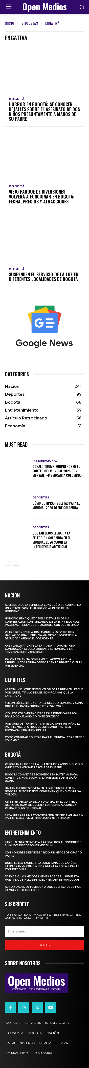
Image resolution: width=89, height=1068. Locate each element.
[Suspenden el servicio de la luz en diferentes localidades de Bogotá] (44, 239)
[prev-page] (8, 562)
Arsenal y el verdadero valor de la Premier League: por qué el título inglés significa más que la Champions (44, 692)
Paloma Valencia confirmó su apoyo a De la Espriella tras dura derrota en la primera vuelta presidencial (43, 662)
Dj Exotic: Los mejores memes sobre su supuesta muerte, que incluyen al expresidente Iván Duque (42, 878)
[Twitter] (37, 1007)
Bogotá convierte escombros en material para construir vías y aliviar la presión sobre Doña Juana (41, 778)
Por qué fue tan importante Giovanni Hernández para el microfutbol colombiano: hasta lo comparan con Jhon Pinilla (42, 727)
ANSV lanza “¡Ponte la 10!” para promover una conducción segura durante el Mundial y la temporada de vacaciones (40, 649)
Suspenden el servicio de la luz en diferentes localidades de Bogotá (43, 276)
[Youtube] (50, 1007)
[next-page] (16, 562)
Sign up (44, 945)
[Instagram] (23, 1007)
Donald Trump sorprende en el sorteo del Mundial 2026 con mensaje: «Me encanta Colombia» (57, 471)
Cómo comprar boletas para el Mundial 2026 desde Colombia (56, 505)
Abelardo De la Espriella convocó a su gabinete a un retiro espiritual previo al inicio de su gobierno (43, 608)
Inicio (9, 23)
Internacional (44, 460)
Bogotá (17, 99)
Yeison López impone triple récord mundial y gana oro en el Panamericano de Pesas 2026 (44, 704)
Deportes (40, 497)
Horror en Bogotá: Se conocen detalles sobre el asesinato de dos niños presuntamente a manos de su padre (44, 111)
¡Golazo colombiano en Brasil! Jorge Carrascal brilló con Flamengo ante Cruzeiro (41, 715)
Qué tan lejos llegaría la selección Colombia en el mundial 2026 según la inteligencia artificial (51, 539)
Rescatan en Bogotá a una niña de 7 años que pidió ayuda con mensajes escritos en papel (44, 766)
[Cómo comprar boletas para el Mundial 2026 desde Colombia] (17, 503)
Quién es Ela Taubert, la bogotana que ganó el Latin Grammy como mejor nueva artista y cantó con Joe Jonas (42, 866)
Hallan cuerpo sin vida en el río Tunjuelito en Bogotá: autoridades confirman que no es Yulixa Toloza (43, 791)
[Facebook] (10, 1007)
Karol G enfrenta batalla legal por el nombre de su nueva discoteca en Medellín (43, 844)
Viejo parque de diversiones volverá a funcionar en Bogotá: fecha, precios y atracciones (41, 196)
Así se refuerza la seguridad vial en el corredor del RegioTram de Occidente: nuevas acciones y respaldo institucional (42, 805)
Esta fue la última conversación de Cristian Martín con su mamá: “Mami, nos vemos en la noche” (44, 817)
